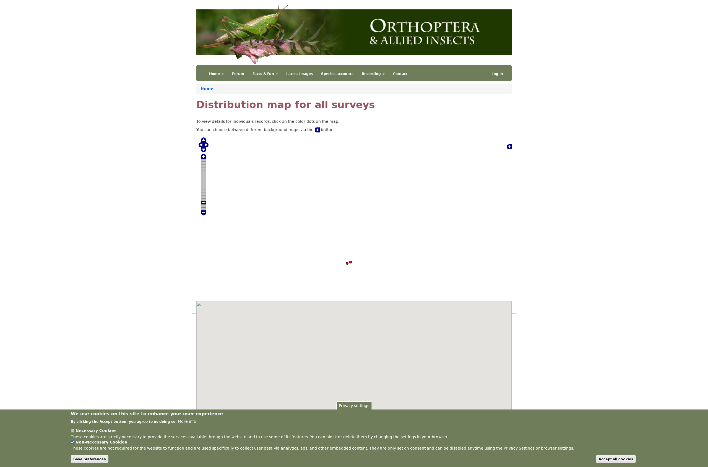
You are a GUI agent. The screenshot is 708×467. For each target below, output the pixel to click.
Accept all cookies (615, 459)
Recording (372, 74)
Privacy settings (354, 405)
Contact (400, 74)
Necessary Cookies (96, 430)
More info (187, 421)
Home (215, 74)
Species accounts (337, 74)
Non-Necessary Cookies (101, 442)
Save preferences (89, 459)
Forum (238, 74)
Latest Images (299, 74)
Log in (497, 74)
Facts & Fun (264, 74)
